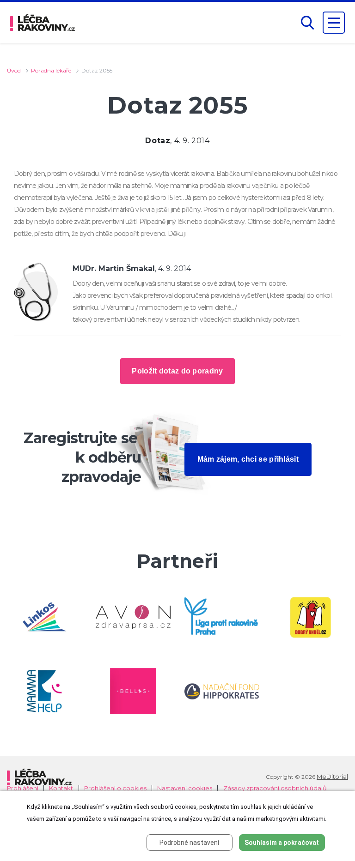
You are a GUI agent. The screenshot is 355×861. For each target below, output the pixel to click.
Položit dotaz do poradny (177, 371)
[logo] (42, 22)
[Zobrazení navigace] (334, 23)
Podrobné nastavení (189, 842)
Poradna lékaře (51, 70)
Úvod (14, 70)
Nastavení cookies (184, 788)
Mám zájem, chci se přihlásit (248, 459)
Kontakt (61, 788)
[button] (307, 23)
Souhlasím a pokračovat (282, 842)
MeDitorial (332, 776)
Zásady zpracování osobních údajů (275, 788)
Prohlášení (22, 788)
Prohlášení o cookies (115, 788)
